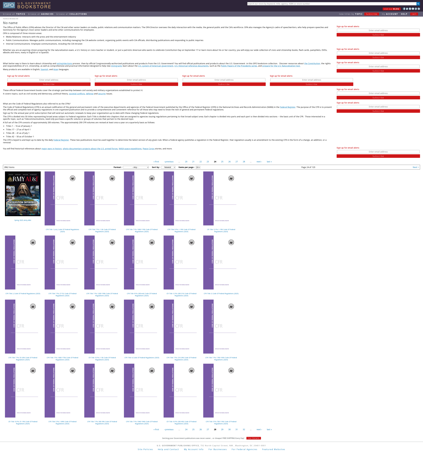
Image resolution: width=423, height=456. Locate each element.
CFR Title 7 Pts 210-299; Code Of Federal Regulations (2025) (181, 359)
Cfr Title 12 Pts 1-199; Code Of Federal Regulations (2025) (221, 230)
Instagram (410, 8)
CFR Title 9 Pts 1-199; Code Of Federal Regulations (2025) (181, 230)
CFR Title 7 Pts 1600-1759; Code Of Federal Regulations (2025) (62, 359)
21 (193, 161)
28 (244, 161)
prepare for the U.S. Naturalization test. (281, 66)
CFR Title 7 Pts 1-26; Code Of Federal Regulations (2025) (102, 230)
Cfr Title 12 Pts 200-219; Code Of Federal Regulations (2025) (181, 294)
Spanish (44, 69)
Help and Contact (168, 449)
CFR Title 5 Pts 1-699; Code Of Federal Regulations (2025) (62, 423)
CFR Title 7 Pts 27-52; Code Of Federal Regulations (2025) (62, 294)
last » (269, 161)
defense (90, 93)
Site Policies (145, 449)
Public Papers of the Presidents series (239, 66)
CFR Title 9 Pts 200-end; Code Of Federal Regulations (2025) (142, 294)
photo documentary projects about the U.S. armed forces (90, 148)
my (390, 14)
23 (208, 161)
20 (186, 161)
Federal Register (287, 107)
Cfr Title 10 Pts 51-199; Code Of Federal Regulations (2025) (22, 423)
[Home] (28, 7)
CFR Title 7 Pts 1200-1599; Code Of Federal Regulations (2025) (102, 294)
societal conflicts (77, 93)
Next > (416, 167)
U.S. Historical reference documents (191, 66)
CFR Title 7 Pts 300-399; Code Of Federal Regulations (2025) (102, 423)
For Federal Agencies (244, 449)
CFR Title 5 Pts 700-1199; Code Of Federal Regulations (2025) (221, 423)
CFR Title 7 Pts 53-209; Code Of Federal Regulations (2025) (22, 359)
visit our (391, 9)
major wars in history (51, 148)
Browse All (14, 14)
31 (237, 429)
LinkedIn (418, 8)
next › (259, 161)
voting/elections (64, 63)
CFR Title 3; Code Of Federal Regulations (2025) (221, 293)
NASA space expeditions (130, 148)
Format (118, 167)
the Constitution (312, 63)
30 (229, 429)
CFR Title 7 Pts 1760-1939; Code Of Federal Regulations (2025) (221, 359)
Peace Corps (149, 148)
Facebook (404, 8)
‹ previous (168, 161)
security (102, 93)
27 (237, 161)
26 (229, 161)
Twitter (407, 8)
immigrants (116, 66)
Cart (414, 14)
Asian (55, 69)
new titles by (358, 14)
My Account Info (194, 449)
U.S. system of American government (155, 66)
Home (5, 18)
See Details (253, 438)
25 (222, 161)
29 (222, 429)
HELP (404, 14)
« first (156, 161)
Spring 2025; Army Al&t (22, 220)
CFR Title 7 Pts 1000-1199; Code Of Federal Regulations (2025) (142, 230)
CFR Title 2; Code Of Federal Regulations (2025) (23, 293)
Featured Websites (273, 449)
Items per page (186, 167)
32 (244, 429)
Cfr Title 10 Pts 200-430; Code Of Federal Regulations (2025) (181, 423)
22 (200, 161)
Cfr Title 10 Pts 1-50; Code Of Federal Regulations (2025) (102, 359)
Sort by (156, 167)
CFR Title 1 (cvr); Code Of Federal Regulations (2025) (62, 230)
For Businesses (218, 449)
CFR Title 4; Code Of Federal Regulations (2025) (141, 358)
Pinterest (416, 8)
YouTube (413, 8)
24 (186, 429)
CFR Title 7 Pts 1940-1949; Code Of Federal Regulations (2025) (142, 423)
